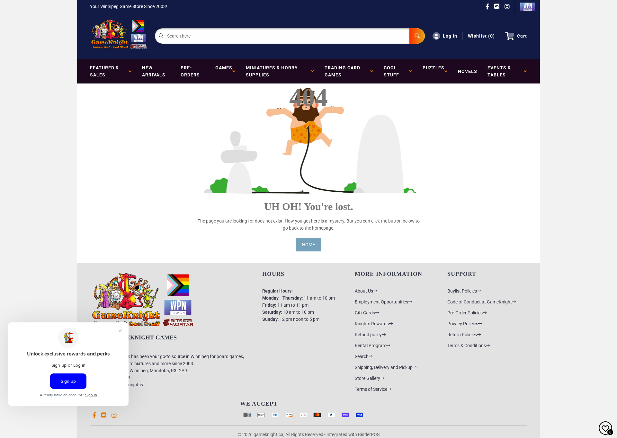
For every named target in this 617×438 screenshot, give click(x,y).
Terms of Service (371, 389)
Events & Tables (499, 71)
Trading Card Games (342, 71)
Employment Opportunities (381, 301)
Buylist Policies (462, 290)
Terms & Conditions (466, 345)
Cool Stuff (393, 71)
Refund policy (368, 334)
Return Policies (462, 334)
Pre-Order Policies (465, 312)
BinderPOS (369, 434)
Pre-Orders (190, 71)
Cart (522, 36)
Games (223, 71)
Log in (450, 36)
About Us (364, 290)
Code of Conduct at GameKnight (479, 301)
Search (362, 356)
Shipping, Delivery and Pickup (384, 367)
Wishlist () (481, 36)
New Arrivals (153, 71)
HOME (308, 244)
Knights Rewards (372, 323)
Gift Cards (365, 312)
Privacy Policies (462, 323)
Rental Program (370, 345)
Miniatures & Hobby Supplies (272, 71)
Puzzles (433, 71)
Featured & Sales (104, 71)
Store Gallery (367, 378)
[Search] (417, 36)
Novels (467, 71)
